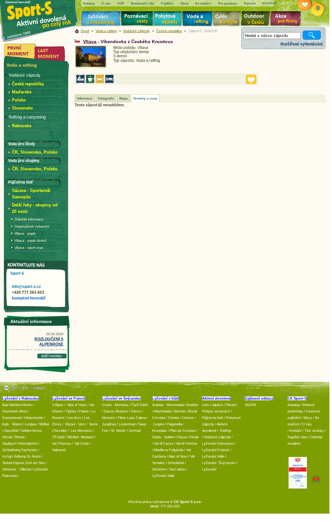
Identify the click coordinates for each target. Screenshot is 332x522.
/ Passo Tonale (187, 437)
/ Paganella (173, 424)
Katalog (293, 405)
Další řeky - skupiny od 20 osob (35, 208)
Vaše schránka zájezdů (308, 6)
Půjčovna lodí (212, 418)
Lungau (30, 424)
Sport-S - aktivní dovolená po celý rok (42, 13)
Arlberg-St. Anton (27, 456)
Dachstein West (14, 411)
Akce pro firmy (287, 19)
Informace (85, 98)
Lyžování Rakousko (218, 443)
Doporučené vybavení (31, 226)
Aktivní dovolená (256, 19)
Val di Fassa (163, 443)
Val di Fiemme (187, 443)
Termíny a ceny (145, 98)
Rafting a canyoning (27, 117)
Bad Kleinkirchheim (17, 405)
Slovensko (22, 108)
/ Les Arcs (73, 418)
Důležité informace (28, 219)
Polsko (19, 100)
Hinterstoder (33, 418)
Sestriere (159, 469)
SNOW (250, 405)
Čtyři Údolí (139, 405)
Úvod (85, 31)
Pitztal (19, 437)
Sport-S (17, 273)
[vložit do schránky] (251, 79)
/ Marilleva (160, 450)
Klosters (108, 418)
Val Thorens (61, 443)
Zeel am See (35, 463)
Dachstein (29, 450)
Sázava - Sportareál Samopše (31, 193)
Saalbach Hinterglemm (19, 443)
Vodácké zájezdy (136, 31)
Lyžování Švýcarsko (218, 463)
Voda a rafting (198, 19)
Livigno (158, 424)
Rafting (225, 430)
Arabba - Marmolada (168, 405)
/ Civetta (172, 418)
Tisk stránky (314, 430)
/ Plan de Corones (182, 430)
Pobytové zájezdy (168, 19)
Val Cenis (82, 443)
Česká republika (169, 31)
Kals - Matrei (12, 424)
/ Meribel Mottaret (80, 437)
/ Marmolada (161, 411)
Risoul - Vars (75, 424)
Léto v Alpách (212, 405)
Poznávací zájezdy (137, 19)
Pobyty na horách (216, 411)
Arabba (192, 405)
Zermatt (135, 430)
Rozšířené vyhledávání (301, 44)
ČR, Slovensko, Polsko (35, 152)
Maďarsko (22, 92)
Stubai (7, 463)
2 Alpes (57, 405)
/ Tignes (70, 411)
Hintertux (9, 469)
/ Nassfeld (10, 430)
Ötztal (7, 437)
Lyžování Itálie (163, 476)
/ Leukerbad (126, 424)
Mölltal (44, 424)
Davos (136, 411)
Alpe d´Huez (77, 405)
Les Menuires (81, 430)
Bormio (179, 411)
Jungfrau (109, 424)
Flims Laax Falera (132, 418)
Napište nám (297, 437)
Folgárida (176, 450)
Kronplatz (159, 430)
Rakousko (22, 125)
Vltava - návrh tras (28, 248)
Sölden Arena (31, 430)
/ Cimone (187, 418)
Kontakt (295, 430)
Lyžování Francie (215, 450)
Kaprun (18, 463)
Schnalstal (176, 463)
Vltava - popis (25, 233)
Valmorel (58, 450)
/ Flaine (82, 411)
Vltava (90, 41)
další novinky (51, 356)
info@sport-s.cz (26, 286)
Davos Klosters (116, 411)
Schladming (11, 450)
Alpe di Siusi (178, 456)
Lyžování (101, 19)
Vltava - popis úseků (30, 240)
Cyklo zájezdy (228, 19)
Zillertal (26, 469)
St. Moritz (118, 430)
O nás (307, 424)
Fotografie (106, 98)
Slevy (307, 418)
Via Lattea (177, 469)
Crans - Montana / (116, 405)
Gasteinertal (11, 418)
